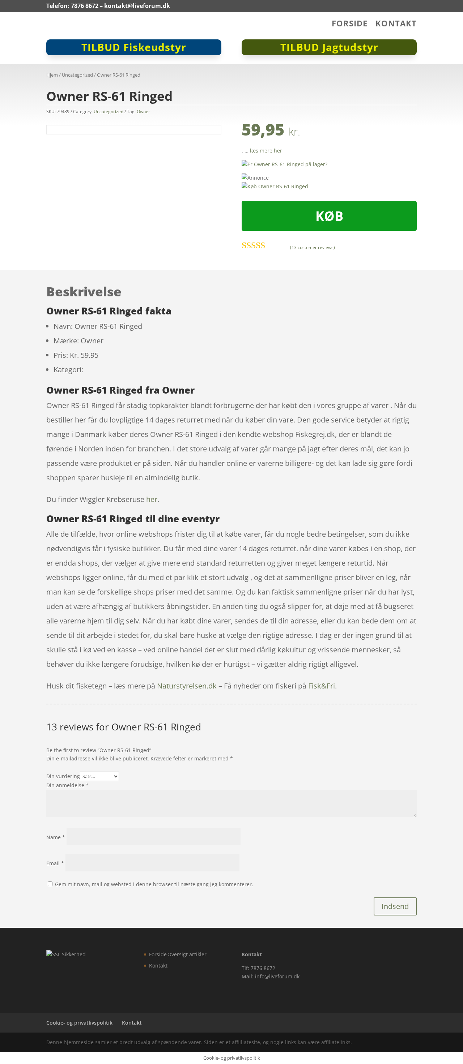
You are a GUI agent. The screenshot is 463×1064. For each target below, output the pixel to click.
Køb (329, 216)
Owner (143, 111)
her (151, 499)
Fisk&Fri (321, 686)
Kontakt (396, 25)
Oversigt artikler (187, 954)
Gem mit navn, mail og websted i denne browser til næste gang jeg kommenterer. (154, 884)
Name (55, 837)
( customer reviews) (312, 247)
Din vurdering (63, 776)
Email (55, 863)
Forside (350, 25)
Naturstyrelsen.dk (187, 686)
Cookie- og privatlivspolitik (79, 1022)
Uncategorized (77, 75)
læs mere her (266, 150)
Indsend (395, 906)
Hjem (52, 75)
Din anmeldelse (67, 785)
